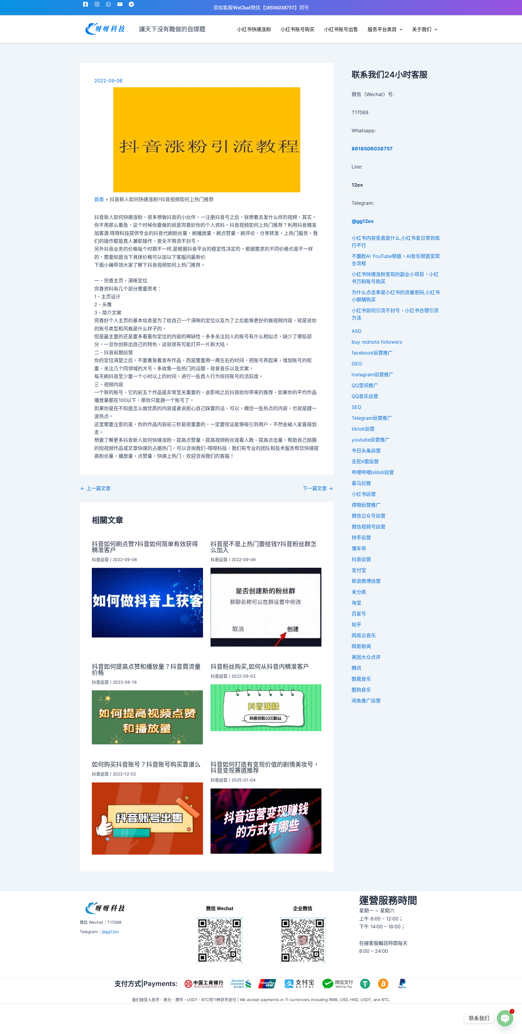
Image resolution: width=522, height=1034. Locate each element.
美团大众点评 (366, 657)
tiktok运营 (363, 429)
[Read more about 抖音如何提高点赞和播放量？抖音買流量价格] (147, 717)
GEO (357, 364)
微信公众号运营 (368, 516)
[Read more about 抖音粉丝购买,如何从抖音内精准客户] (266, 707)
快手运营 (361, 538)
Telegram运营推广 (372, 418)
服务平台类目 (382, 29)
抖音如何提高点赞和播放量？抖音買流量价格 (146, 669)
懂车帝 (359, 548)
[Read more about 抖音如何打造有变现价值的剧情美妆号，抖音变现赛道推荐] (266, 820)
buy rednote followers (377, 342)
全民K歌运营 (365, 461)
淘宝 (356, 603)
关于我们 (421, 29)
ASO (357, 331)
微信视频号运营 (368, 527)
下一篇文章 (318, 488)
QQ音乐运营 (365, 396)
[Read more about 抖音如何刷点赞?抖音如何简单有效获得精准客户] (147, 602)
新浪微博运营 (366, 581)
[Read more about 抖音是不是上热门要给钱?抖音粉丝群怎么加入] (266, 607)
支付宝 (359, 570)
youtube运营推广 (371, 440)
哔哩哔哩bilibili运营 (373, 472)
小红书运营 (364, 494)
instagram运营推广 (373, 374)
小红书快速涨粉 (254, 29)
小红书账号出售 (341, 29)
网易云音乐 (364, 635)
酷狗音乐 (361, 690)
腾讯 (356, 668)
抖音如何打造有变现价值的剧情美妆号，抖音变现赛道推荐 (265, 767)
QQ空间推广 (365, 385)
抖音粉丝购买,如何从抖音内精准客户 (260, 666)
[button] (400, 29)
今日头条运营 (366, 451)
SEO (356, 407)
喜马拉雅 (361, 483)
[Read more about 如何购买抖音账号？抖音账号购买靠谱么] (147, 818)
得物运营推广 (366, 505)
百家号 (359, 614)
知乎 (356, 624)
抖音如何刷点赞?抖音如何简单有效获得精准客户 (145, 547)
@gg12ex (110, 931)
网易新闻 (361, 646)
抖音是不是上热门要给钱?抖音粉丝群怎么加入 (264, 547)
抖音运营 (100, 559)
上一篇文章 (95, 488)
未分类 (359, 592)
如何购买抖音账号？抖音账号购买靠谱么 (146, 764)
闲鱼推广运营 (366, 701)
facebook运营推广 (372, 353)
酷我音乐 (361, 679)
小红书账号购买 (297, 29)
